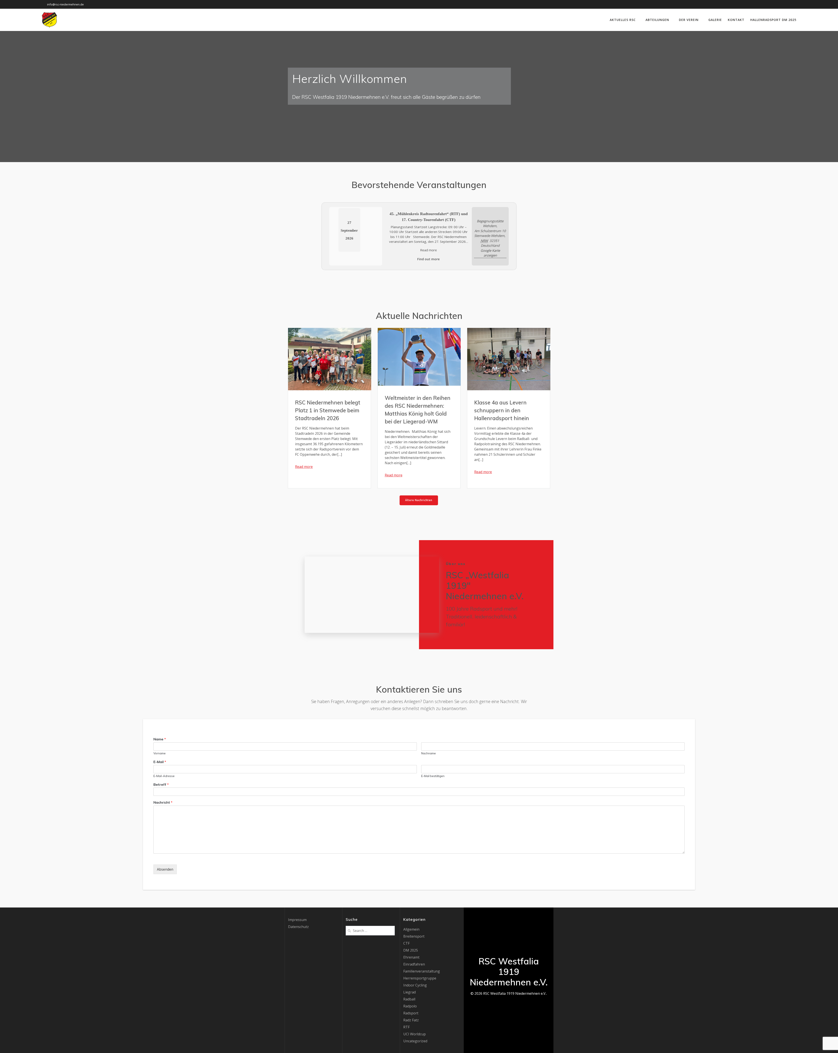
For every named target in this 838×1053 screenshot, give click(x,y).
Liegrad (409, 992)
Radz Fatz (411, 1020)
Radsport (410, 1013)
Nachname (428, 753)
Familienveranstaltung (421, 971)
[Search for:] (370, 930)
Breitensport (413, 936)
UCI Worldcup (414, 1034)
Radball (409, 999)
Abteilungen (657, 20)
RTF (406, 1027)
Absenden (165, 869)
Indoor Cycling (415, 985)
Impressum (297, 919)
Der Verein (689, 20)
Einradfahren (414, 964)
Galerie (715, 20)
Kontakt (736, 20)
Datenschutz (298, 926)
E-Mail (159, 762)
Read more (428, 250)
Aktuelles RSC (623, 20)
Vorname (159, 753)
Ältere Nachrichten (418, 500)
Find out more (428, 259)
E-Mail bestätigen (433, 776)
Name (159, 739)
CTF (406, 943)
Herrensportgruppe (419, 978)
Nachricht (162, 802)
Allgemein (411, 929)
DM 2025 (410, 950)
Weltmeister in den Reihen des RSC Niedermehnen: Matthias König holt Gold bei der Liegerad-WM (417, 410)
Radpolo (410, 1006)
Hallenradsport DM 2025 (773, 20)
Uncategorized (415, 1041)
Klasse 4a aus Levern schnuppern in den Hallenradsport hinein (501, 410)
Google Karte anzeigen (490, 253)
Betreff (161, 784)
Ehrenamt (411, 957)
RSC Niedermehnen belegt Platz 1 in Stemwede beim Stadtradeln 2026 (327, 410)
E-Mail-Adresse (164, 776)
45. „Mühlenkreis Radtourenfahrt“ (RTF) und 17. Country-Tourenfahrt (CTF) (429, 217)
